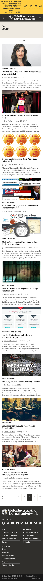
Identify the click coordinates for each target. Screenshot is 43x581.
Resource (5, 552)
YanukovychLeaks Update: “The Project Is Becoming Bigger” (18, 427)
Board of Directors (9, 539)
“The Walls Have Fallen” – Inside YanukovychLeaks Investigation (15, 473)
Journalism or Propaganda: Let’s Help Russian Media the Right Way (20, 206)
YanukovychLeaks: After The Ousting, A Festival (21, 381)
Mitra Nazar (8, 77)
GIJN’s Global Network (31, 532)
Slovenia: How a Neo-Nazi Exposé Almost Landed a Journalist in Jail (21, 72)
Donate (4, 542)
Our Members (28, 536)
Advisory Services (8, 565)
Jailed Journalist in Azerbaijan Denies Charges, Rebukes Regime (20, 289)
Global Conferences (31, 539)
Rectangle (36, 578)
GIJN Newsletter (8, 559)
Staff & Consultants (9, 536)
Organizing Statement (10, 532)
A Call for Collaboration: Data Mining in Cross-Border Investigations (20, 243)
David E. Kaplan (9, 432)
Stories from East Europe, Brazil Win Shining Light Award (19, 160)
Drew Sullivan (8, 121)
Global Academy (8, 555)
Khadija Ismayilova (10, 294)
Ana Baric (7, 385)
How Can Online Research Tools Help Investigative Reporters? (17, 336)
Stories (4, 549)
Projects (5, 562)
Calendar (26, 542)
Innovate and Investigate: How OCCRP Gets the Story (21, 116)
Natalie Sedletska (9, 478)
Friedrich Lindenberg (10, 341)
